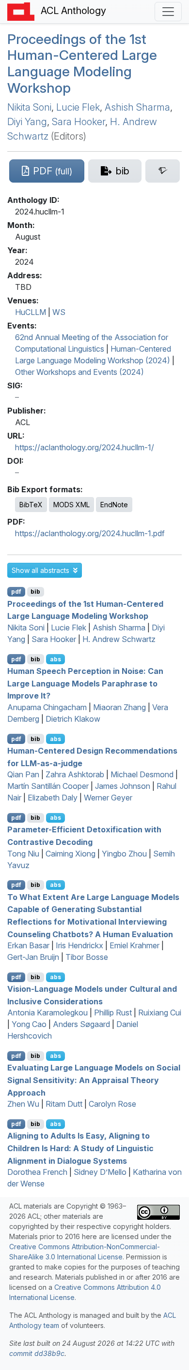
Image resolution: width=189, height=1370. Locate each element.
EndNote (114, 504)
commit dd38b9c (36, 1353)
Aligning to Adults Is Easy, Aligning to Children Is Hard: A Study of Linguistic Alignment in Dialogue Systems (80, 1148)
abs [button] (55, 659)
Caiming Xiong (70, 853)
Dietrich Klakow (73, 719)
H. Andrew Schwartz (119, 639)
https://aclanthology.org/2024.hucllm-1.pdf (90, 533)
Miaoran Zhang (119, 707)
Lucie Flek (78, 107)
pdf (16, 591)
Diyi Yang (27, 122)
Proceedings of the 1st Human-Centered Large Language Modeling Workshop (82, 63)
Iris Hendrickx (79, 945)
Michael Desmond (141, 774)
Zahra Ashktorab (75, 774)
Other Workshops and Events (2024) (79, 372)
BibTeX (31, 504)
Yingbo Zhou (124, 853)
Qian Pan (23, 774)
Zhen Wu (23, 1104)
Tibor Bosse (86, 957)
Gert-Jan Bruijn (33, 957)
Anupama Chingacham (47, 707)
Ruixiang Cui (159, 1012)
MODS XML (71, 504)
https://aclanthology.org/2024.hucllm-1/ (84, 447)
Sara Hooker (78, 122)
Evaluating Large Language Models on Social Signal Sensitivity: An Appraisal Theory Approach (93, 1080)
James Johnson (122, 786)
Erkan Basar (28, 945)
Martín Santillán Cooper (48, 786)
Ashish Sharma (137, 107)
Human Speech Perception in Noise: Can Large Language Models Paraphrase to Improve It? (85, 683)
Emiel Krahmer (134, 945)
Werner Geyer (108, 797)
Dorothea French (37, 1172)
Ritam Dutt (64, 1104)
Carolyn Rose (112, 1104)
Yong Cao (29, 1024)
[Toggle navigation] (168, 11)
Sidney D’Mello (100, 1172)
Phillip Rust (113, 1012)
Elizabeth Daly (53, 797)
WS (58, 312)
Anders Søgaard (81, 1024)
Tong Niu (23, 853)
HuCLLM (30, 312)
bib (35, 591)
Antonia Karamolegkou (47, 1012)
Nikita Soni (29, 107)
